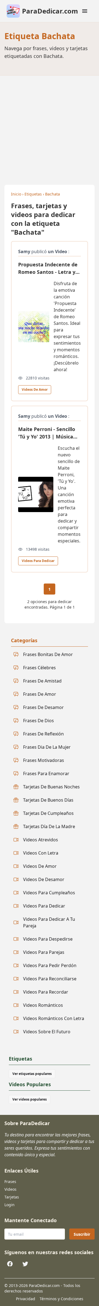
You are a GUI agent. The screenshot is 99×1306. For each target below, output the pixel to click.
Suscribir (82, 1234)
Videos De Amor (35, 389)
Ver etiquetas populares (32, 1073)
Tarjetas (11, 1197)
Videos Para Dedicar (38, 560)
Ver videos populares (29, 1099)
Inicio (16, 194)
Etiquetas (33, 194)
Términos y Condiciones (61, 1298)
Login (9, 1204)
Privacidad (25, 1298)
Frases (10, 1181)
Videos (10, 1189)
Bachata (52, 194)
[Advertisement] (49, 128)
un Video (57, 251)
